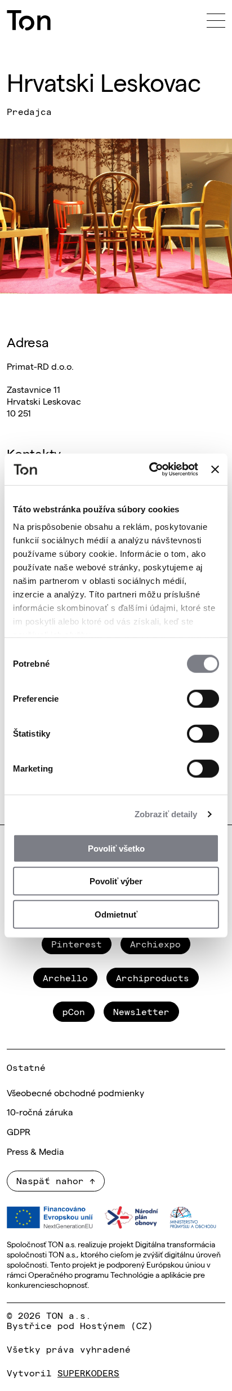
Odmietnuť (116, 914)
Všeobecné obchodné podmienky (75, 1092)
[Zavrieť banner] (215, 469)
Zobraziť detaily (166, 814)
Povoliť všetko (116, 848)
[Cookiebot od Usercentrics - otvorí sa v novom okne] (150, 469)
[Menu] (216, 20)
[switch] (203, 698)
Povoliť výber (116, 881)
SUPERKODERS (88, 1372)
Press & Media (35, 1151)
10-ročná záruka (40, 1111)
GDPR (18, 1131)
